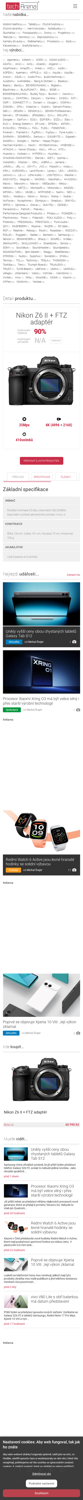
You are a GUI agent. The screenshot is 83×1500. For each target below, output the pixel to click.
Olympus (42, 200)
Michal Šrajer (36, 641)
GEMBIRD (25, 136)
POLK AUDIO (56, 217)
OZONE (63, 204)
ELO (7, 123)
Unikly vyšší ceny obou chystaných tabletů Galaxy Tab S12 (41, 633)
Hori (42, 149)
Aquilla (69, 72)
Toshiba (9, 264)
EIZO (58, 119)
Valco (36, 273)
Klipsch (55, 166)
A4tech (28, 59)
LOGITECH (55, 175)
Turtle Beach (25, 268)
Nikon (33, 196)
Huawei (9, 153)
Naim (60, 192)
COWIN (65, 102)
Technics (32, 260)
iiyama (63, 157)
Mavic (7, 183)
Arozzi (8, 76)
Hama (36, 140)
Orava (35, 204)
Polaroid (38, 217)
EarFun (22, 119)
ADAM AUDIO (59, 59)
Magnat (26, 179)
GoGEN (9, 140)
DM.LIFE (63, 115)
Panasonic (11, 209)
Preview (13, 870)
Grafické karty (32, 45)
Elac (69, 119)
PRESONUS (25, 222)
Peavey (39, 209)
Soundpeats (61, 247)
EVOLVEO (9, 128)
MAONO (41, 179)
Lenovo (9, 175)
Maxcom (21, 183)
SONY (8, 247)
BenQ (19, 85)
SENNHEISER (26, 239)
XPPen (8, 281)
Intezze (24, 162)
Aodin (62, 68)
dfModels (39, 115)
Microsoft (38, 187)
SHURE (56, 239)
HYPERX (39, 153)
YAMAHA (23, 281)
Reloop (31, 230)
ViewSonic (64, 273)
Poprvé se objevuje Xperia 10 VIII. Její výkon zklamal (52, 1262)
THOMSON (61, 260)
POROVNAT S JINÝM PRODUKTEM (41, 460)
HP (52, 149)
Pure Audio (61, 222)
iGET (51, 157)
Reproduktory (47, 37)
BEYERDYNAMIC (37, 85)
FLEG (45, 128)
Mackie (71, 175)
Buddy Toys (38, 93)
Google (23, 140)
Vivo (19, 277)
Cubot (46, 106)
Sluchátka (12, 32)
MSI (19, 192)
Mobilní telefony (14, 24)
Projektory (66, 32)
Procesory (55, 41)
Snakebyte (50, 243)
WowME (42, 277)
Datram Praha (62, 106)
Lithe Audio (36, 175)
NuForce (9, 200)
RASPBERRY (21, 226)
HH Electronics (49, 145)
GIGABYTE (55, 136)
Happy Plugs (51, 140)
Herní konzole (36, 28)
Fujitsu (51, 132)
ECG (34, 119)
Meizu (63, 183)
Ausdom (9, 81)
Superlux (36, 256)
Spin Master (33, 251)
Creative (32, 106)
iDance (40, 157)
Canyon (37, 98)
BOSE (55, 89)
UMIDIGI (70, 268)
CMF (7, 102)
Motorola (54, 187)
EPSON (53, 123)
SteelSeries (62, 251)
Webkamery (36, 41)
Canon (68, 93)
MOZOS (69, 187)
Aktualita (14, 641)
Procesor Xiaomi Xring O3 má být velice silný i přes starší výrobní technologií (41, 701)
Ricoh (43, 230)
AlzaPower (10, 68)
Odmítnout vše (41, 1474)
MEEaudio (49, 183)
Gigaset (71, 136)
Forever (8, 132)
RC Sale (63, 226)
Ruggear (22, 234)
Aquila (57, 72)
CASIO (64, 98)
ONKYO (70, 200)
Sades (35, 234)
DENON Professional (58, 111)
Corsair (39, 102)
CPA (20, 106)
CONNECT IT (22, 102)
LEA (62, 170)
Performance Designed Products (24, 213)
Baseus (63, 81)
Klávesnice (11, 45)
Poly (71, 217)
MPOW (8, 192)
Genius (39, 136)
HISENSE (68, 145)
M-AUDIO (70, 179)
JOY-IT (32, 166)
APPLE (36, 72)
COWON (9, 106)
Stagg (48, 251)
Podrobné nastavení (41, 1483)
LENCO (73, 170)
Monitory (27, 37)
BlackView (11, 89)
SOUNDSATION (13, 251)
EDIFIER (46, 119)
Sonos (65, 243)
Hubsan (23, 153)
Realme (19, 230)
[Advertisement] (41, 764)
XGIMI (55, 277)
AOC (51, 68)
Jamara (60, 162)
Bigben (56, 85)
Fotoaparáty (32, 32)
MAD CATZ (10, 179)
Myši (71, 41)
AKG (30, 64)
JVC (43, 166)
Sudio (23, 256)
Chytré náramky (14, 28)
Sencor (9, 239)
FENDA (24, 128)
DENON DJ (35, 111)
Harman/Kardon (14, 145)
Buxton (54, 93)
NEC (71, 192)
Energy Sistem (23, 123)
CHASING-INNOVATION (18, 157)
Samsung (66, 234)
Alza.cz (9, 1125)
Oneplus (57, 200)
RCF (7, 230)
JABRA (47, 162)
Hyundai (54, 153)
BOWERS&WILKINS (15, 93)
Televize (10, 37)
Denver (8, 115)
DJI (51, 115)
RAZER (50, 226)
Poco (25, 217)
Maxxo (35, 183)
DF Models (22, 115)
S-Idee (68, 239)
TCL (20, 260)
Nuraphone (25, 200)
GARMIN (9, 136)
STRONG (10, 256)
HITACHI (10, 149)
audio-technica (54, 76)
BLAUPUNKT (29, 89)
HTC (62, 149)
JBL (20, 166)
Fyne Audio (67, 132)
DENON (20, 111)
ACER (41, 59)
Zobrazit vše (73, 575)
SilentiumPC (11, 243)
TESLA (46, 260)
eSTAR (66, 123)
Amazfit (26, 68)
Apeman (22, 72)
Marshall (55, 179)
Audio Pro (35, 76)
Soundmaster (41, 247)
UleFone (42, 268)
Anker (40, 68)
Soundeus (23, 247)
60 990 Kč (72, 1125)
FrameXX (23, 132)
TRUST (8, 268)
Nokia (56, 196)
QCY (6, 226)
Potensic (9, 222)
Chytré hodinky (53, 24)
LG (22, 175)
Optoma (21, 204)
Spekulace (12, 709)
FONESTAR (59, 128)
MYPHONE (46, 192)
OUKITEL (49, 204)
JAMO (8, 166)
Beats (7, 85)
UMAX (56, 268)
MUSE (30, 192)
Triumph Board (38, 264)
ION (35, 162)
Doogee (9, 119)
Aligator (55, 64)
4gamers (13, 59)
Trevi (22, 264)
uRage (8, 273)
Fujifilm (38, 132)
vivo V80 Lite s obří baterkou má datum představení (54, 1299)
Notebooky (57, 28)
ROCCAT (71, 230)
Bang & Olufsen (45, 81)
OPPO (8, 204)
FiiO (35, 128)
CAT (74, 98)
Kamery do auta (14, 41)
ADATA (8, 64)
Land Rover (37, 170)
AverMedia (24, 81)
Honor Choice (28, 149)
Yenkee (39, 281)
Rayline (36, 226)
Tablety (34, 24)
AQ (47, 72)
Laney (52, 170)
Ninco (44, 196)
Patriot (26, 209)
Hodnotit (56, 340)
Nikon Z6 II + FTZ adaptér (25, 1112)
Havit (32, 145)
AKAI (20, 64)
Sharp (43, 239)
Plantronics (11, 217)
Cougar (52, 102)
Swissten (51, 256)
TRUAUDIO (58, 264)
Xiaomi (69, 277)
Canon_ (8, 98)
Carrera (51, 98)
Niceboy (20, 196)
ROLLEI (8, 234)
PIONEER (69, 213)
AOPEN (8, 72)
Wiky (30, 277)
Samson (49, 234)
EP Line (40, 123)
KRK (6, 170)
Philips (53, 213)
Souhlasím (41, 1493)
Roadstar (57, 230)
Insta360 (9, 162)
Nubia (68, 196)
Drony (50, 32)
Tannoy (8, 260)
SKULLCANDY (32, 243)
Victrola (48, 273)
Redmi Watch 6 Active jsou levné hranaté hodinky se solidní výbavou (40, 861)
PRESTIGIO (43, 222)
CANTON (22, 98)
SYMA (64, 256)
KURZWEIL (20, 170)
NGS (7, 196)
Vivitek (8, 277)
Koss (68, 166)
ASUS (20, 76)
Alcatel (41, 64)
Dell (7, 111)
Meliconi (9, 187)
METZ (23, 187)
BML (44, 89)
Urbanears (22, 273)
